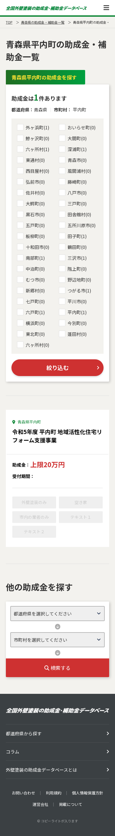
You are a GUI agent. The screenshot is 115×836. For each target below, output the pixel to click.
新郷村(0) (35, 290)
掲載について (70, 804)
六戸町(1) (35, 312)
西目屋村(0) (37, 171)
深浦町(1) (77, 149)
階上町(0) (77, 268)
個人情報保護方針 (87, 793)
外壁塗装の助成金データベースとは (41, 769)
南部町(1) (35, 258)
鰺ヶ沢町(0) (37, 138)
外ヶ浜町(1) (37, 127)
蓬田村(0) (77, 334)
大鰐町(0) (35, 203)
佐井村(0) (35, 192)
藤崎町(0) (77, 181)
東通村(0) (35, 160)
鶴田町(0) (77, 247)
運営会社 (40, 804)
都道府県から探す (24, 733)
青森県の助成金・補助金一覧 (42, 22)
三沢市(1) (77, 258)
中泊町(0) (35, 268)
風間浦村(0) (79, 171)
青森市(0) (77, 160)
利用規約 (53, 793)
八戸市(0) (77, 192)
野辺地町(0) (79, 279)
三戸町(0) (77, 203)
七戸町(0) (35, 301)
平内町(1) (77, 312)
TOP (9, 22)
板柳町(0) (35, 236)
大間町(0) (77, 138)
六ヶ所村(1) (37, 149)
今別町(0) (77, 323)
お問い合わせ (23, 793)
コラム (12, 751)
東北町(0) (35, 334)
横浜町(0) (35, 323)
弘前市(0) (35, 181)
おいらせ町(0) (82, 127)
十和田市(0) (37, 247)
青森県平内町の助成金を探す (44, 77)
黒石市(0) (35, 214)
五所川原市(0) (82, 225)
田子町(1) (77, 236)
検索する (60, 667)
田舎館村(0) (79, 214)
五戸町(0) (35, 225)
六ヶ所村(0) (37, 344)
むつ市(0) (35, 279)
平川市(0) (77, 301)
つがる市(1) (79, 290)
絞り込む (57, 368)
